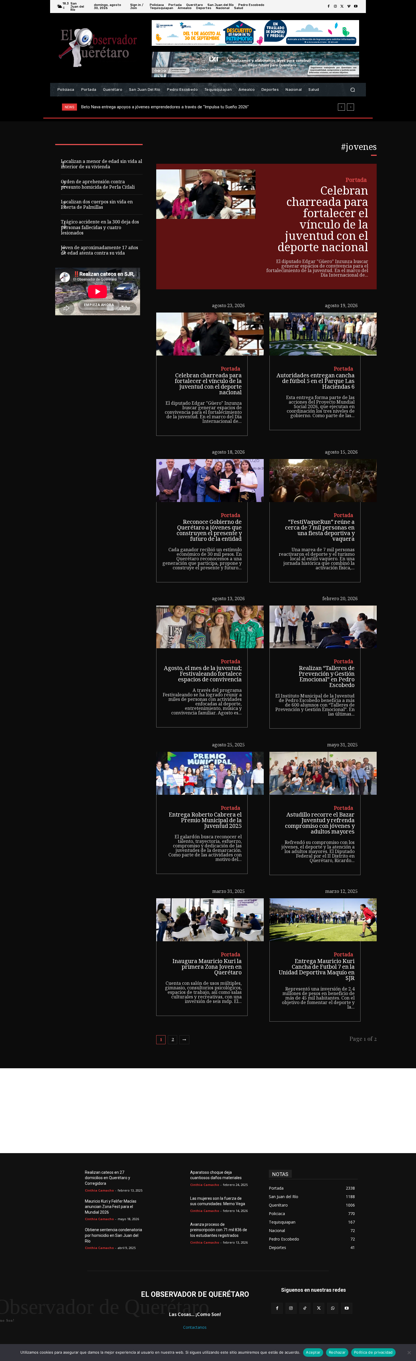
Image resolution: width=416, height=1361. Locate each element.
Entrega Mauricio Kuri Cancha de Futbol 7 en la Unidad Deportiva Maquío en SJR (317, 970)
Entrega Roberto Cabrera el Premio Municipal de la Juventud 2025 (205, 821)
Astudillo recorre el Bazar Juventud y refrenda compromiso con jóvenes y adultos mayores (320, 824)
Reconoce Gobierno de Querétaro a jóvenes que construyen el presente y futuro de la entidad (209, 531)
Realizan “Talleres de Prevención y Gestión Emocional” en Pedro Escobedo (327, 677)
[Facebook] (328, 6)
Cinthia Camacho (99, 1190)
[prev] (341, 107)
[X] (342, 6)
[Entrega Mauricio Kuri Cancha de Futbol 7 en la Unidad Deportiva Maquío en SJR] (323, 919)
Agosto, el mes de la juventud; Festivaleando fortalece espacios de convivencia (203, 674)
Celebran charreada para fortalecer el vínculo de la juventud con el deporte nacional (323, 220)
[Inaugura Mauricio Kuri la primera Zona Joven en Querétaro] (209, 919)
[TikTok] (304, 1308)
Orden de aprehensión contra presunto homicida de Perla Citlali (98, 184)
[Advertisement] (208, 1110)
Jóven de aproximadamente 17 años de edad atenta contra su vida (99, 250)
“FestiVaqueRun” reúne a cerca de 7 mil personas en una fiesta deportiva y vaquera (320, 531)
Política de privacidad (373, 1352)
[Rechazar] (409, 1352)
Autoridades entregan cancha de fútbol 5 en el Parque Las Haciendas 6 (315, 381)
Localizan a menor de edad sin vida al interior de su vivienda (101, 164)
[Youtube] (355, 6)
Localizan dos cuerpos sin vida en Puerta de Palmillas (97, 205)
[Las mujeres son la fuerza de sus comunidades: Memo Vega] (177, 1205)
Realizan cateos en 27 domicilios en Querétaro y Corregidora (107, 1178)
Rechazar (337, 1352)
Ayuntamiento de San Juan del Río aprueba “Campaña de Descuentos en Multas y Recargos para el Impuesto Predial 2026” (197, 106)
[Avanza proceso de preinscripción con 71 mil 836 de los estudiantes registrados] (177, 1231)
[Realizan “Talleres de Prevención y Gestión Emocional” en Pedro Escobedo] (323, 627)
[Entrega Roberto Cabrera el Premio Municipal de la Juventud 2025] (209, 773)
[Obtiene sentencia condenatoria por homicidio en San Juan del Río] (71, 1236)
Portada (356, 181)
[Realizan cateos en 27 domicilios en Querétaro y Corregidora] (71, 1179)
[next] (350, 107)
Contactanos (195, 1327)
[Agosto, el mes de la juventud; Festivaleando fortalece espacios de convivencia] (209, 627)
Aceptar (313, 1352)
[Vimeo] (349, 6)
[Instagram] (335, 6)
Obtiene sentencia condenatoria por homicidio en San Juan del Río (113, 1235)
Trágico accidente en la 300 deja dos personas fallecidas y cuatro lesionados (100, 228)
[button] (352, 89)
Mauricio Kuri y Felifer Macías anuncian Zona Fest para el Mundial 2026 (110, 1206)
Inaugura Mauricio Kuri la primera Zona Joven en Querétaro (207, 967)
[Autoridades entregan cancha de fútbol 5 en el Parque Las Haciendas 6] (323, 334)
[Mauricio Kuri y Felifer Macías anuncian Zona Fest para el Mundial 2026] (71, 1208)
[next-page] (184, 1039)
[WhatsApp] (332, 1308)
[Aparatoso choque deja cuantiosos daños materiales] (177, 1179)
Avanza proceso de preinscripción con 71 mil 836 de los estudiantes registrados (218, 1230)
